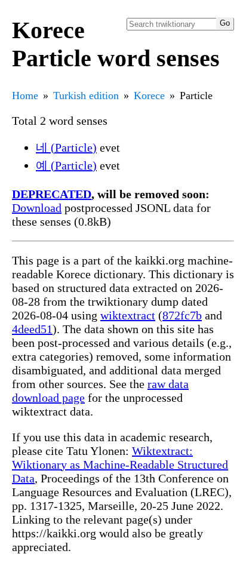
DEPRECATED (51, 194)
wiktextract (127, 315)
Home (25, 95)
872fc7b (182, 315)
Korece (149, 95)
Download (36, 207)
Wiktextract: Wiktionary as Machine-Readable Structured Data (120, 464)
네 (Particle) (66, 147)
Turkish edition (86, 95)
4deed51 (32, 329)
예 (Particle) (66, 165)
